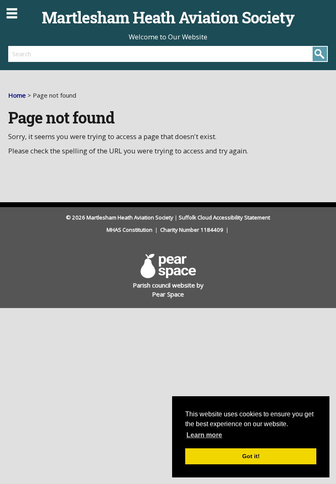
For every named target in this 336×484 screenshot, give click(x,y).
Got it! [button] (251, 456)
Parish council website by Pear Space (168, 290)
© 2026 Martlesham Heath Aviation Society (119, 217)
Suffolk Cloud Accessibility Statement (224, 217)
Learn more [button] (204, 434)
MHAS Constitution (130, 229)
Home (17, 95)
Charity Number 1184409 (192, 229)
